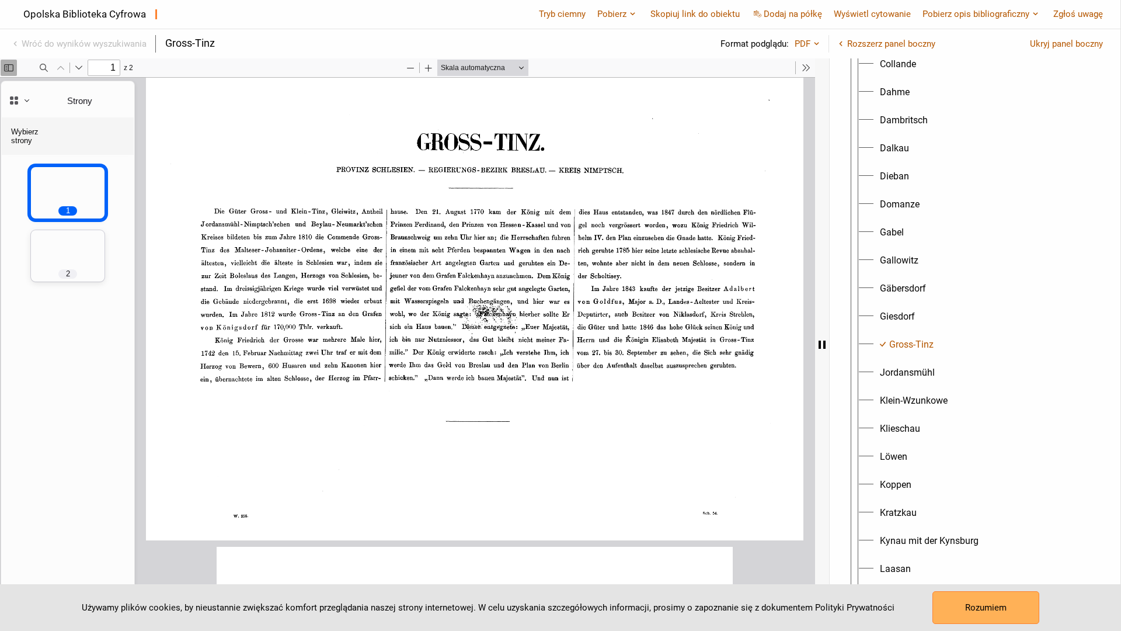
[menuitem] (898, 64)
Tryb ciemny (562, 14)
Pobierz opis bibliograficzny (975, 14)
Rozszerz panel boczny (891, 44)
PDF (802, 44)
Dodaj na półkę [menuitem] (793, 14)
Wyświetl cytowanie (872, 14)
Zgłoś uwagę (1078, 14)
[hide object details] (822, 344)
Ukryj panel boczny (1066, 44)
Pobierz (611, 14)
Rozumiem (986, 607)
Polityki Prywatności (854, 607)
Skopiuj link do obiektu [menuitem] (695, 14)
